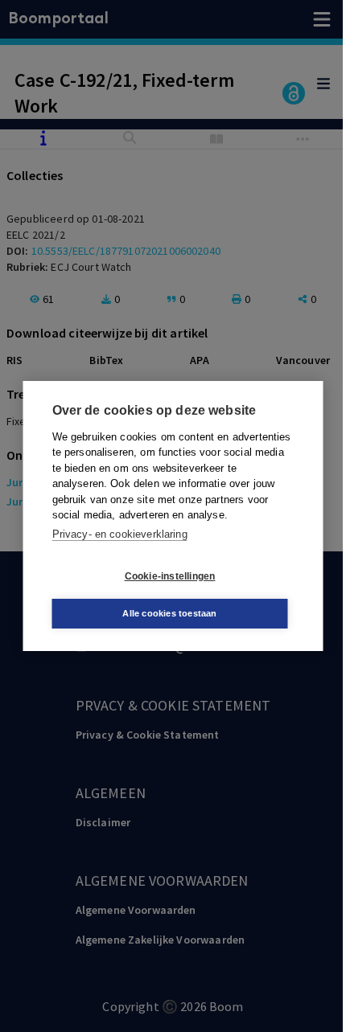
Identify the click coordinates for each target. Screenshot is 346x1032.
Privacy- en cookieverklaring (119, 534)
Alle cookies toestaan (169, 613)
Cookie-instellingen (170, 576)
